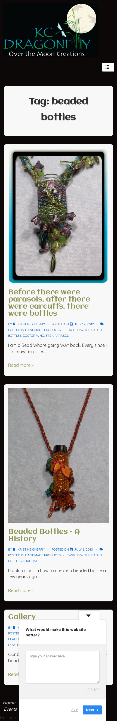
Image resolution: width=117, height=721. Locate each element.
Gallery (22, 617)
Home (9, 702)
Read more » (20, 365)
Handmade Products (43, 330)
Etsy (49, 335)
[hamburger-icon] (108, 67)
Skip (74, 710)
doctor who (33, 335)
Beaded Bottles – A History (44, 535)
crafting (30, 561)
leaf (12, 645)
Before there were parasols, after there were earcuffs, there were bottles (49, 303)
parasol (61, 335)
